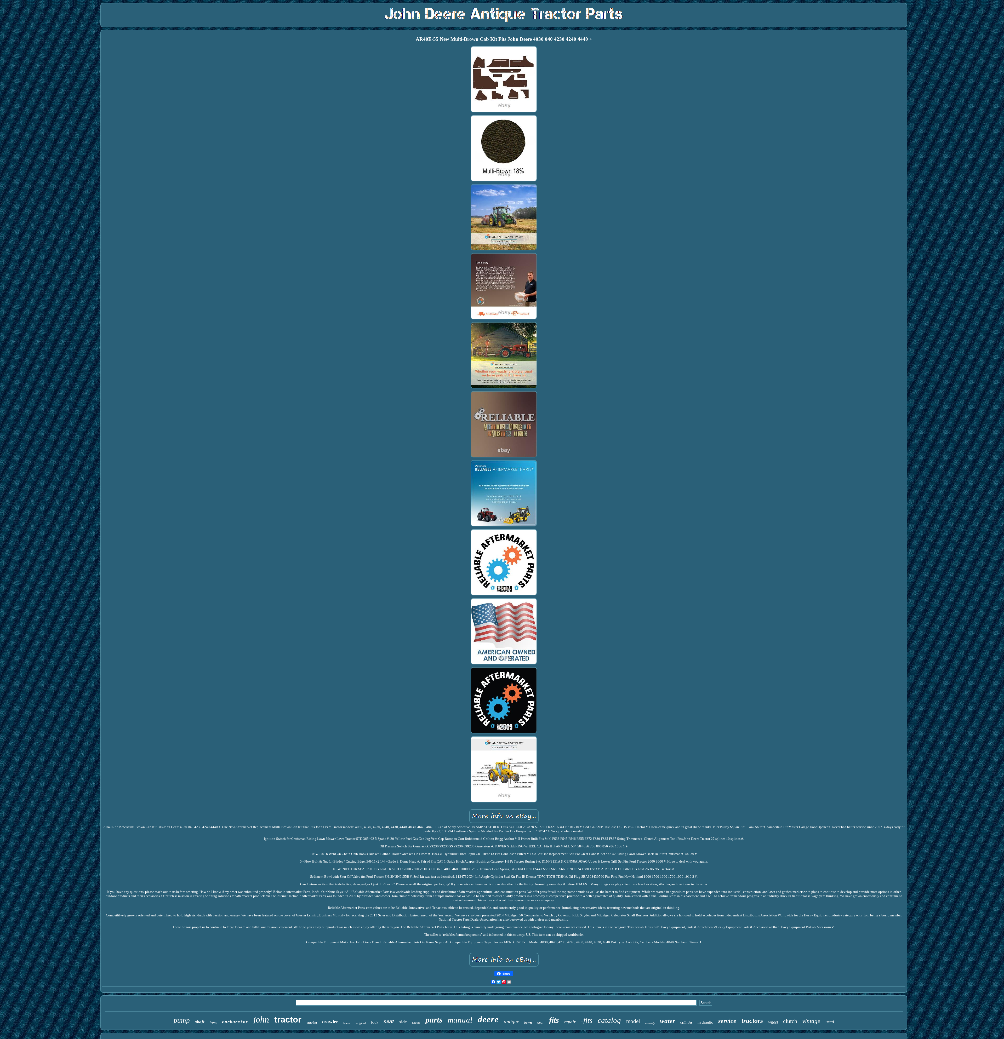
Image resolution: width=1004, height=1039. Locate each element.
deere (488, 1019)
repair (570, 1021)
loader (347, 1023)
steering (312, 1022)
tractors (752, 1020)
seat (389, 1021)
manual (460, 1019)
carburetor (235, 1022)
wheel (773, 1022)
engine (416, 1022)
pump (182, 1020)
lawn (528, 1022)
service (727, 1021)
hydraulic (705, 1022)
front (213, 1022)
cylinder (686, 1022)
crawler (330, 1021)
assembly (650, 1023)
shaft (199, 1021)
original (361, 1023)
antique (511, 1021)
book (374, 1022)
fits (554, 1020)
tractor (287, 1019)
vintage (811, 1021)
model (633, 1021)
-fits (586, 1020)
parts (433, 1019)
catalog (609, 1020)
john (261, 1019)
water (667, 1020)
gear (540, 1022)
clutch (790, 1021)
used (829, 1021)
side (403, 1021)
